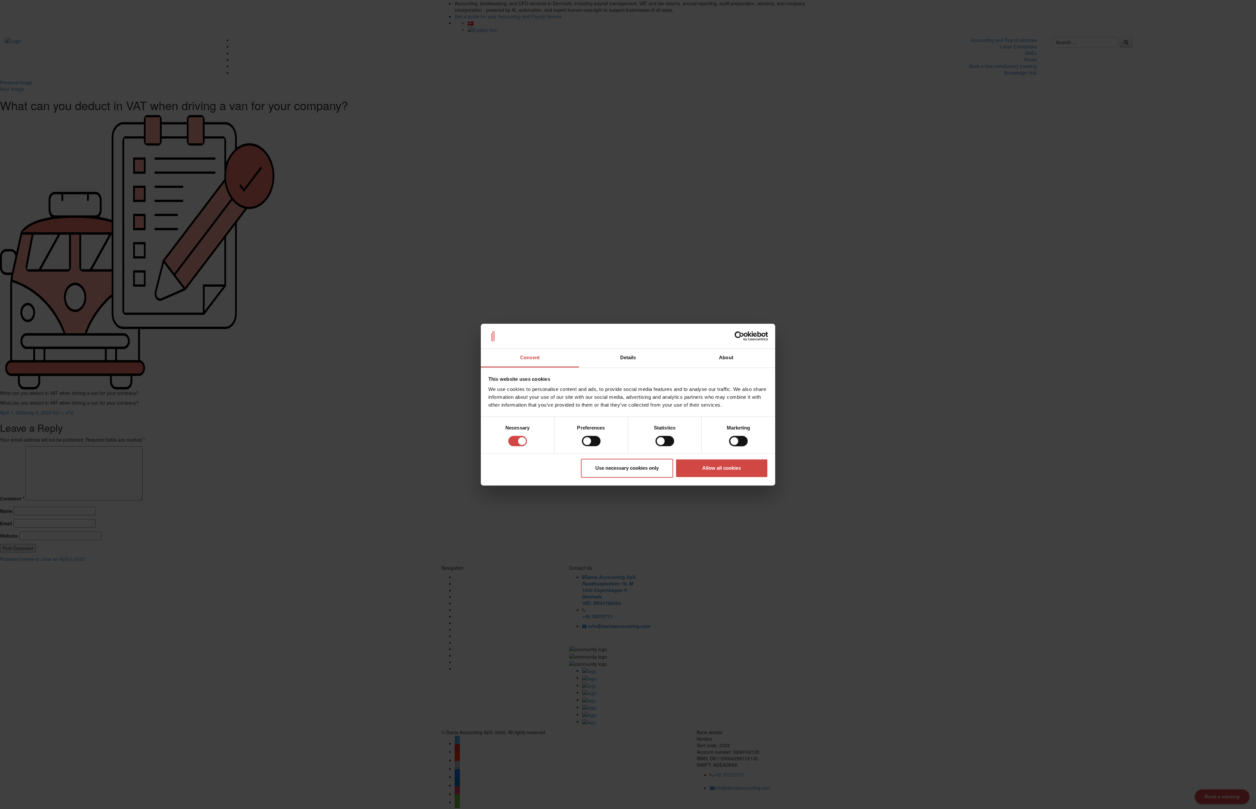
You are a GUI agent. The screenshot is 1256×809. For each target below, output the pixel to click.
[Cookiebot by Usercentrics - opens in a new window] (739, 336)
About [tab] (726, 358)
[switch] (591, 441)
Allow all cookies (721, 468)
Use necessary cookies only (627, 468)
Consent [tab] (530, 358)
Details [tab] (628, 358)
